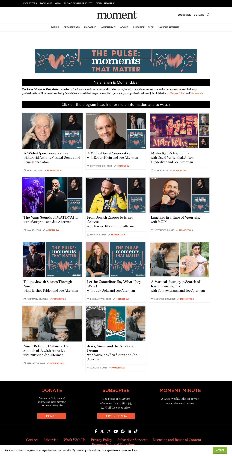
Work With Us (75, 440)
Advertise (50, 440)
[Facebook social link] (95, 431)
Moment (52, 170)
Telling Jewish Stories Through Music (51, 286)
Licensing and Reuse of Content (177, 440)
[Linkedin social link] (129, 431)
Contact (32, 440)
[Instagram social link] (108, 431)
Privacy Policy (101, 440)
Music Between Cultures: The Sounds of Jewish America (47, 350)
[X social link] (101, 431)
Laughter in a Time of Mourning (175, 220)
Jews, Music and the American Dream (112, 352)
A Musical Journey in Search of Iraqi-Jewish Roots (178, 286)
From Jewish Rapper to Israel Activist (111, 222)
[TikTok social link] (136, 431)
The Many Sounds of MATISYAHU (51, 220)
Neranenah (196, 93)
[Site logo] (116, 14)
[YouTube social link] (115, 431)
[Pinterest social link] (122, 431)
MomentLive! (177, 93)
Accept (220, 450)
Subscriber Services (132, 440)
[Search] (208, 15)
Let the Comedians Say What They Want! (114, 286)
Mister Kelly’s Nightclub (172, 157)
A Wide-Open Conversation (52, 157)
